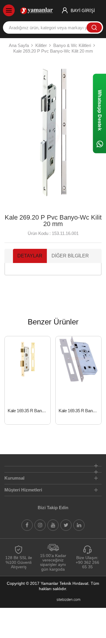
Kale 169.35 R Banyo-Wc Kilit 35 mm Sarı (29, 410)
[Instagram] (40, 525)
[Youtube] (53, 525)
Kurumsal (14, 477)
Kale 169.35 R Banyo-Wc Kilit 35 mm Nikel (80, 410)
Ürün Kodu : (39, 233)
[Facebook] (27, 525)
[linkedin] (79, 525)
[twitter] (66, 525)
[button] (11, 132)
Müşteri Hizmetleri (23, 489)
